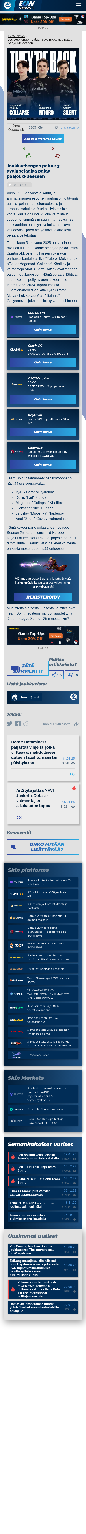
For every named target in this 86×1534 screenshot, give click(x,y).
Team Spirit (21, 185)
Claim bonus (43, 329)
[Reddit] (25, 724)
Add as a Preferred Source (43, 138)
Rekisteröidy (43, 597)
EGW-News (16, 36)
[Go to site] (16, 317)
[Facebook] (18, 724)
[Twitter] (10, 724)
